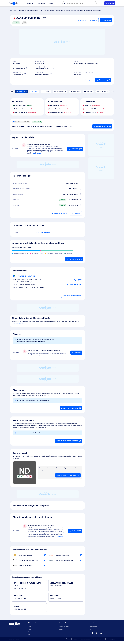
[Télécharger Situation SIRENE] (80, 199)
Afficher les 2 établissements (72, 295)
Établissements (61, 91)
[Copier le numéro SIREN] (22, 62)
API (29, 634)
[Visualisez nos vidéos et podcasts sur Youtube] (101, 633)
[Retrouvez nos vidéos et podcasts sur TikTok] (106, 633)
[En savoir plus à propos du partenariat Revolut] (45, 560)
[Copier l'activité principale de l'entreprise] (80, 183)
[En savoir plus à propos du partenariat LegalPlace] (45, 555)
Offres (51, 3)
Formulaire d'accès (18, 324)
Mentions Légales (111, 639)
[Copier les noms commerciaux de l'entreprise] (80, 194)
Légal (35, 91)
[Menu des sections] (12, 91)
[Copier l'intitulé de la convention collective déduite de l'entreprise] (80, 189)
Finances (89, 91)
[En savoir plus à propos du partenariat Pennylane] (81, 560)
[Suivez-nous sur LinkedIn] (92, 633)
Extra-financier (104, 91)
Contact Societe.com (64, 626)
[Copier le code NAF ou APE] (53, 68)
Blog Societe (93, 626)
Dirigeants (76, 91)
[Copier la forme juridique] (51, 73)
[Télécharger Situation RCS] (80, 205)
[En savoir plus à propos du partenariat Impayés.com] (81, 555)
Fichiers (30, 629)
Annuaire (30, 632)
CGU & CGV (75, 639)
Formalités (41, 3)
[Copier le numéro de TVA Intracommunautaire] (25, 73)
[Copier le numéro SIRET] (26, 68)
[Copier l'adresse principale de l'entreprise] (99, 62)
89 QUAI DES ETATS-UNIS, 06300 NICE (85, 63)
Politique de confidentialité (98, 639)
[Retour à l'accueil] (14, 624)
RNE (79, 74)
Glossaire (61, 629)
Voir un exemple (37, 153)
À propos (68, 639)
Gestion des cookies (85, 639)
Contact (47, 91)
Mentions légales (87, 80)
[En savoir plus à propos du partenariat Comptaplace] (45, 565)
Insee (75, 74)
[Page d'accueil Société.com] (13, 3)
